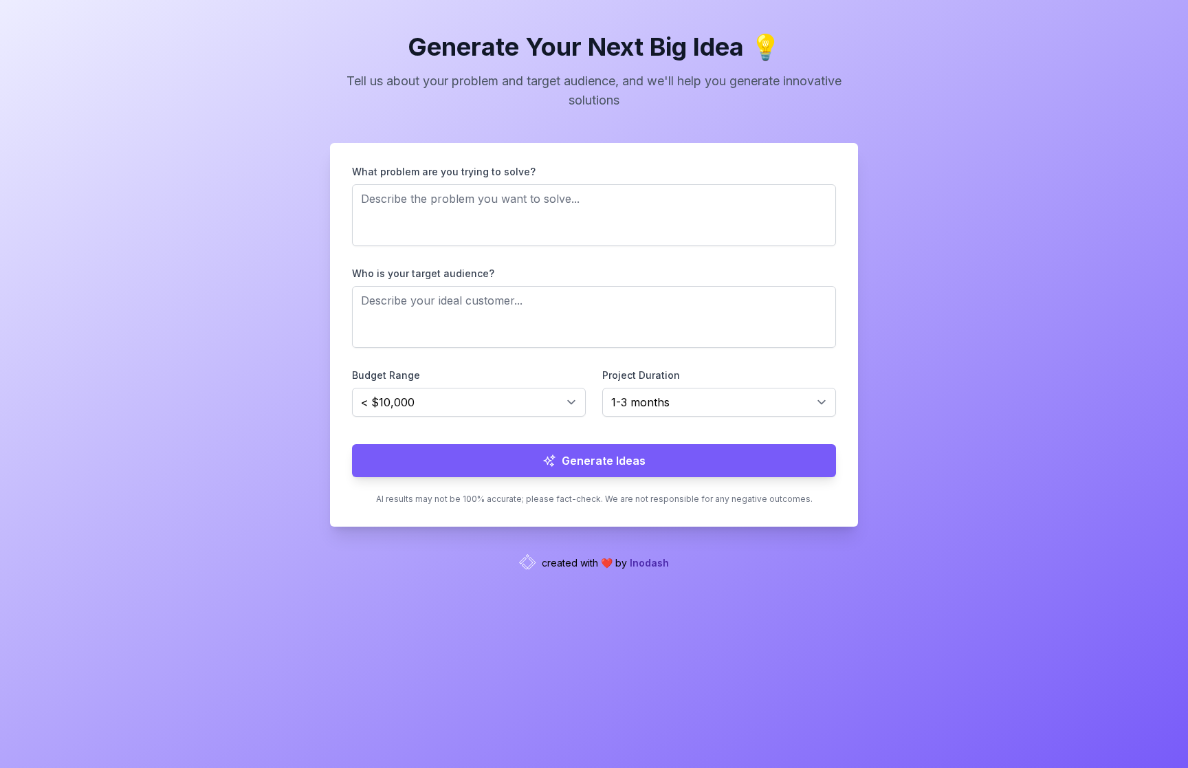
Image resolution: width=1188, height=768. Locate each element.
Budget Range (386, 375)
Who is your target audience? (423, 273)
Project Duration (641, 375)
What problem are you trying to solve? (444, 171)
